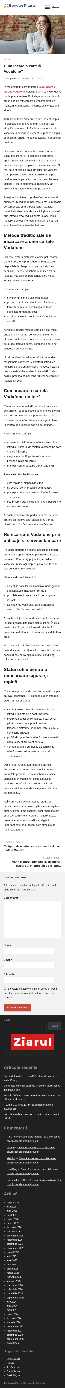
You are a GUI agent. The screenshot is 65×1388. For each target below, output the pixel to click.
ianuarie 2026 (14, 1231)
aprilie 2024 (12, 1314)
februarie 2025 (14, 1276)
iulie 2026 (11, 1206)
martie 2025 (13, 1272)
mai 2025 (11, 1264)
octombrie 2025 (15, 1243)
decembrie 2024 (15, 1285)
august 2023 (13, 1343)
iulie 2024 (11, 1301)
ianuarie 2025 (14, 1281)
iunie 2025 (12, 1260)
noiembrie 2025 (15, 1239)
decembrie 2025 (15, 1235)
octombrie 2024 (15, 1293)
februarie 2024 (14, 1318)
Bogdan (11, 78)
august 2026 (13, 1202)
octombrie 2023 (15, 1334)
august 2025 (13, 1252)
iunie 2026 (12, 1210)
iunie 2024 (12, 1305)
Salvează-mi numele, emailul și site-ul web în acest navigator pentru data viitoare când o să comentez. (31, 993)
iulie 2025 (11, 1256)
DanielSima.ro (14, 1371)
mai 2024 (11, 1310)
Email (8, 960)
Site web (9, 974)
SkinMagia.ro (13, 1358)
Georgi (10, 1147)
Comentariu (11, 897)
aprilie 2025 (12, 1268)
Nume (8, 945)
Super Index (13, 1180)
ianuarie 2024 (14, 1322)
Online (7, 59)
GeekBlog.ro (13, 1375)
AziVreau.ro (13, 1367)
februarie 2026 (14, 1227)
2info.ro (10, 1363)
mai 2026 (11, 1215)
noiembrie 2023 (15, 1330)
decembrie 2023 (15, 1326)
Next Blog (12, 1169)
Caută (7, 1019)
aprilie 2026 (12, 1219)
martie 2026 (13, 1223)
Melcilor (11, 1158)
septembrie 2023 (15, 1338)
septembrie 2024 (15, 1297)
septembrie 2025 (15, 1248)
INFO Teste (13, 1136)
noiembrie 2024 (15, 1289)
